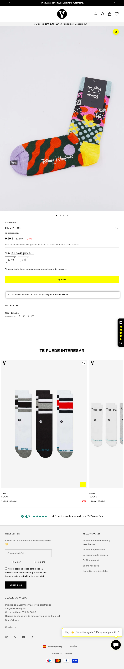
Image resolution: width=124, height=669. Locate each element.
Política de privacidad (33, 576)
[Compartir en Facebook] (19, 316)
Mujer (18, 562)
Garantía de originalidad (95, 571)
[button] (121, 332)
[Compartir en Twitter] (23, 316)
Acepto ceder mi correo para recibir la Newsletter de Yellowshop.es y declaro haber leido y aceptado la (26, 572)
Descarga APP (82, 24)
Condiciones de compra (95, 555)
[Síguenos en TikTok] (32, 637)
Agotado (62, 279)
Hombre (41, 562)
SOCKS (5, 497)
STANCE (4, 493)
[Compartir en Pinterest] (28, 316)
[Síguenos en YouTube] (23, 637)
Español (74, 647)
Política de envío (91, 560)
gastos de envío (38, 244)
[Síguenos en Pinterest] (15, 637)
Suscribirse (16, 585)
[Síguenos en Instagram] (6, 637)
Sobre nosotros (91, 565)
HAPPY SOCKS (11, 223)
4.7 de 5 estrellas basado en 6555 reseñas (77, 516)
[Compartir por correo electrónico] (32, 316)
